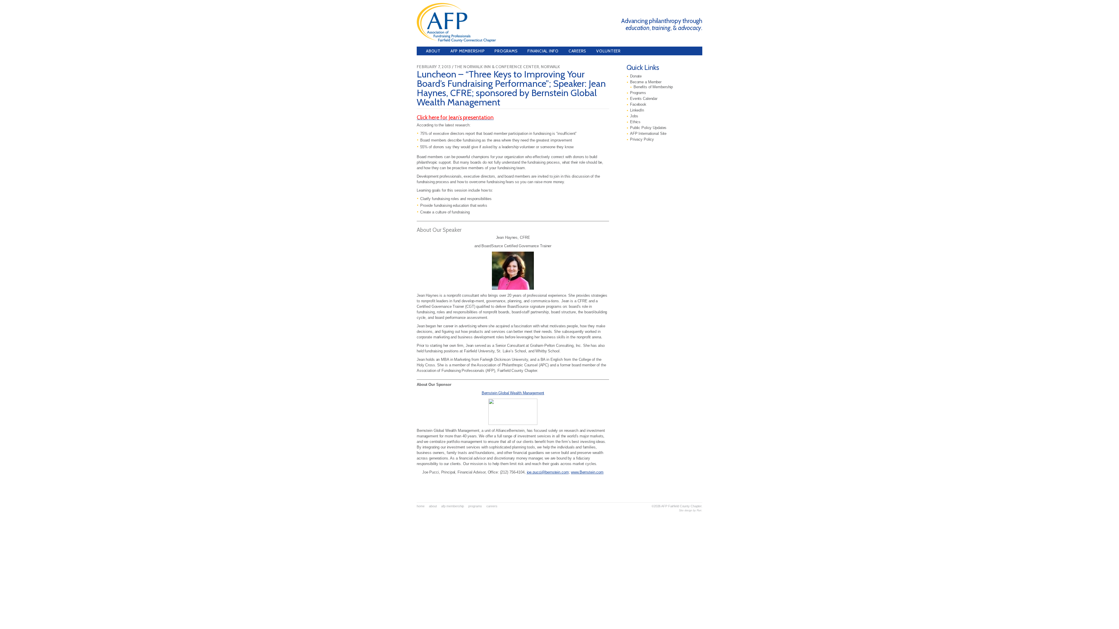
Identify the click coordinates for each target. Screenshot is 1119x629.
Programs (506, 51)
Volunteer (608, 51)
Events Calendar (643, 99)
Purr (699, 510)
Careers (577, 51)
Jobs (634, 116)
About (433, 51)
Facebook (638, 105)
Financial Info (543, 51)
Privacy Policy (642, 139)
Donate (636, 76)
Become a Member (645, 82)
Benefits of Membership (653, 87)
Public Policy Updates (648, 128)
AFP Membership (468, 51)
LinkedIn (637, 110)
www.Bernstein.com (587, 472)
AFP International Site (648, 134)
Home (421, 506)
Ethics (635, 122)
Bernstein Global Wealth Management (513, 393)
